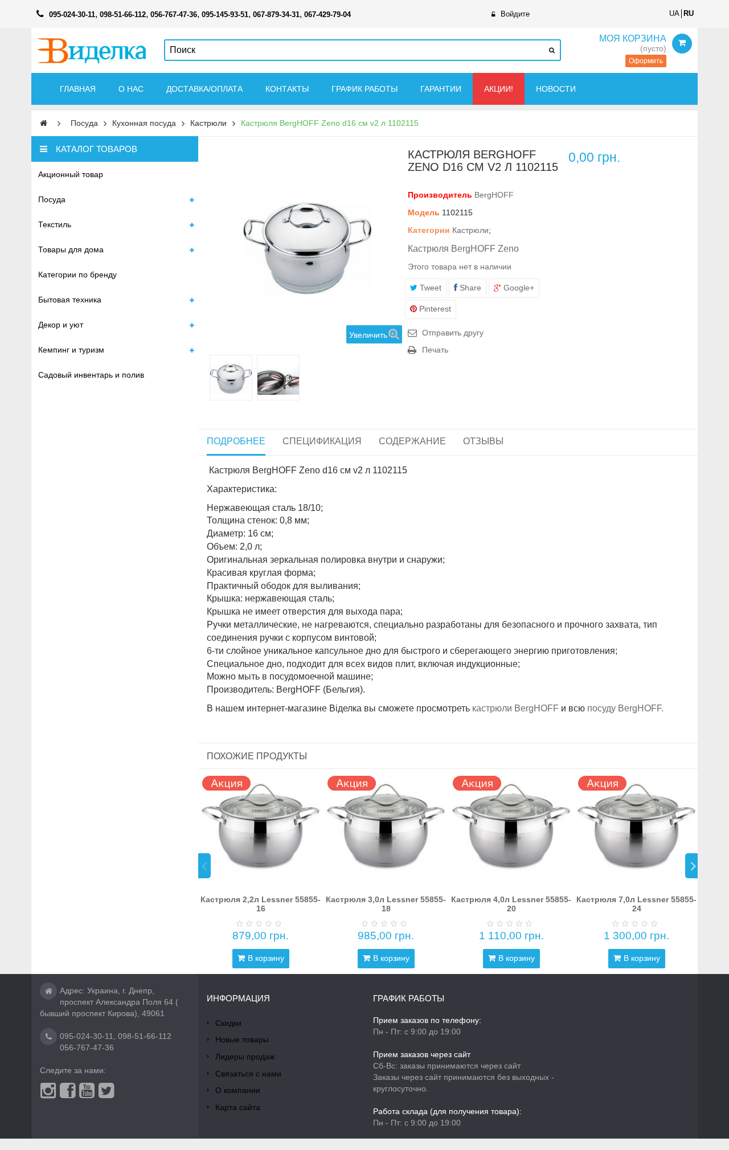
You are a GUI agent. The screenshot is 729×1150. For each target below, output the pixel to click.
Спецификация (322, 441)
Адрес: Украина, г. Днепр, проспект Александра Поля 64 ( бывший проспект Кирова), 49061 (109, 1002)
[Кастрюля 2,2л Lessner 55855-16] (260, 829)
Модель (424, 212)
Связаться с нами (248, 1073)
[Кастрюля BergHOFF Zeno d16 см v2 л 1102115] (231, 379)
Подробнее (236, 441)
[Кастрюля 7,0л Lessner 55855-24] (636, 829)
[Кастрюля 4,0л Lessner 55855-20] (511, 829)
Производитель (440, 194)
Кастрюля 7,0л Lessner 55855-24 (636, 903)
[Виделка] (92, 50)
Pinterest (434, 308)
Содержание (412, 441)
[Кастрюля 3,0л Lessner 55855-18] (386, 829)
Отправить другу (453, 332)
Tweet (429, 287)
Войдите (515, 14)
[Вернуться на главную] (43, 123)
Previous (204, 865)
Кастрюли (470, 230)
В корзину (266, 958)
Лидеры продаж (245, 1056)
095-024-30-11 (86, 1036)
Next (691, 865)
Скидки (228, 1023)
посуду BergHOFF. (625, 708)
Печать (435, 349)
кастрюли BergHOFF (515, 708)
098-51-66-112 (144, 1036)
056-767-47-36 (87, 1047)
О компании (237, 1090)
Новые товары (242, 1039)
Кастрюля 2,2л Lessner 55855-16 (260, 903)
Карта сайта (237, 1107)
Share (469, 287)
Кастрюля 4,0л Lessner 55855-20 (511, 903)
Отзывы (483, 441)
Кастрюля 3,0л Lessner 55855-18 (386, 903)
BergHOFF (494, 194)
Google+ (517, 287)
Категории (429, 230)
